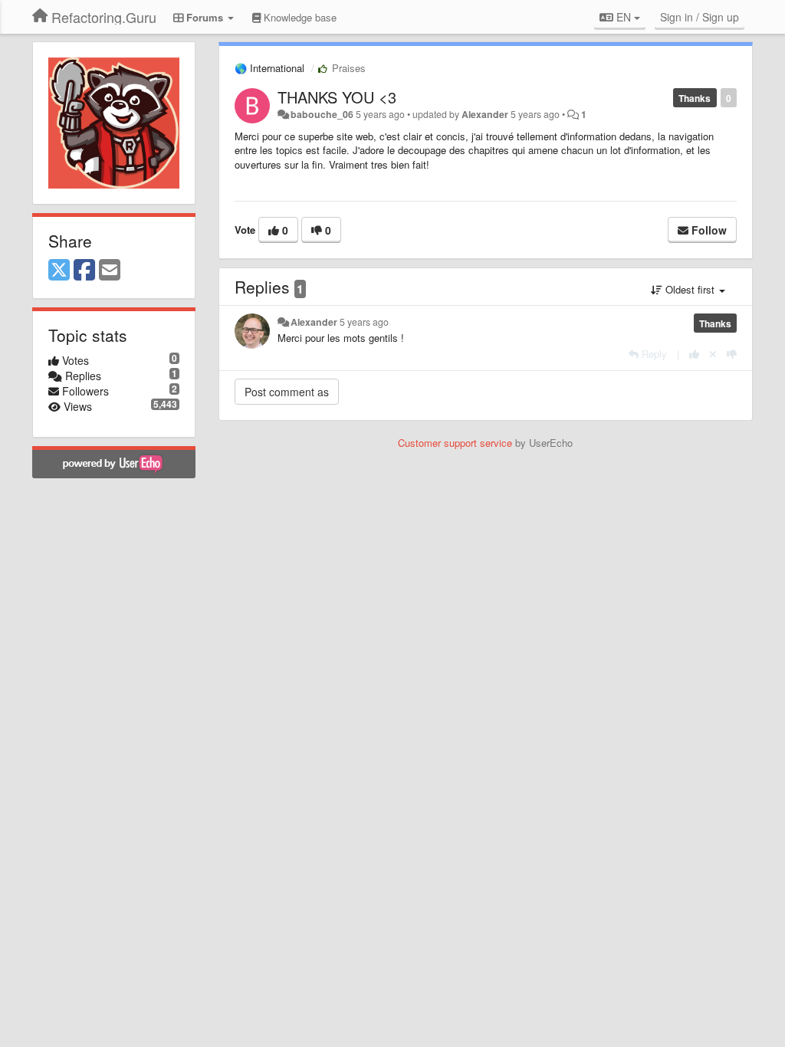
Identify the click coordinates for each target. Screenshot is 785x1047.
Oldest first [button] (690, 289)
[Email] (109, 271)
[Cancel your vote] (713, 353)
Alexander (484, 114)
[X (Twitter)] (59, 271)
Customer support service (455, 442)
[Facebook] (84, 271)
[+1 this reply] (694, 353)
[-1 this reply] (732, 353)
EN (623, 17)
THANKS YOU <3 (337, 97)
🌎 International (269, 68)
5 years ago (364, 322)
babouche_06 (322, 114)
